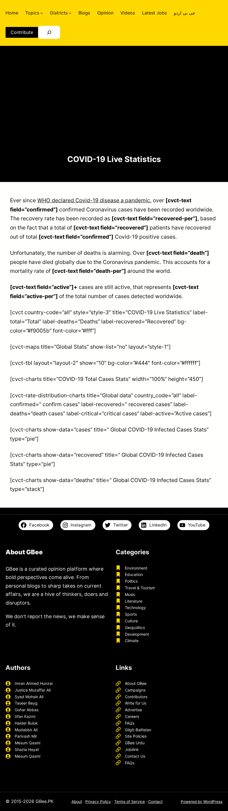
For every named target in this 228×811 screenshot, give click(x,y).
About (76, 801)
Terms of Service (129, 801)
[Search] (49, 32)
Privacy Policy (98, 801)
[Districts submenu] (70, 12)
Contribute (22, 32)
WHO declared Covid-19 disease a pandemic (93, 200)
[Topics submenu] (41, 12)
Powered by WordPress (201, 801)
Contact (155, 801)
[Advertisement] (114, 108)
